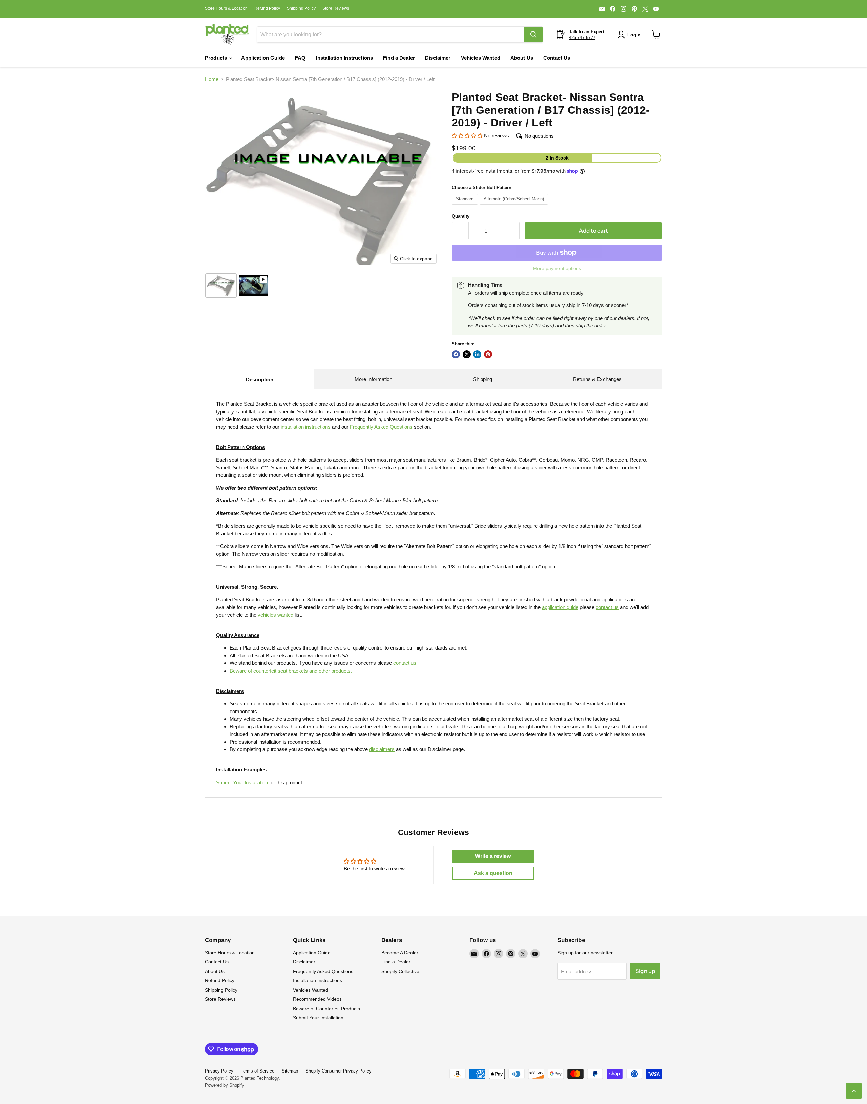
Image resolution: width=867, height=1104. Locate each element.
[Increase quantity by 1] (511, 230)
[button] (630, 34)
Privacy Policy (219, 1071)
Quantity (460, 216)
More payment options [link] (557, 268)
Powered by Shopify (224, 1085)
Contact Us (556, 58)
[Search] (533, 34)
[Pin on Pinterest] (488, 354)
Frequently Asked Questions (323, 971)
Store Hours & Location (226, 8)
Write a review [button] (493, 856)
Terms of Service (257, 1071)
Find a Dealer (399, 58)
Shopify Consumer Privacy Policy (338, 1071)
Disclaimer (438, 58)
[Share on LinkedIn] (477, 354)
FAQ (300, 58)
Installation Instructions (344, 58)
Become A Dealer (399, 952)
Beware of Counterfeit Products (326, 1008)
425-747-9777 (582, 37)
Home (211, 79)
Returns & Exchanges (597, 379)
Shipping (482, 379)
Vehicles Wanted (480, 58)
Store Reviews (335, 8)
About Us (521, 58)
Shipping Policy (301, 8)
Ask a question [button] (493, 873)
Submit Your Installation (242, 782)
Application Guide (263, 58)
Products (216, 58)
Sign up (645, 971)
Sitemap (290, 1071)
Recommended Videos (317, 999)
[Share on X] (467, 354)
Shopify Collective (400, 971)
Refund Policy (267, 8)
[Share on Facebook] (456, 354)
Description (259, 379)
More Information (373, 379)
